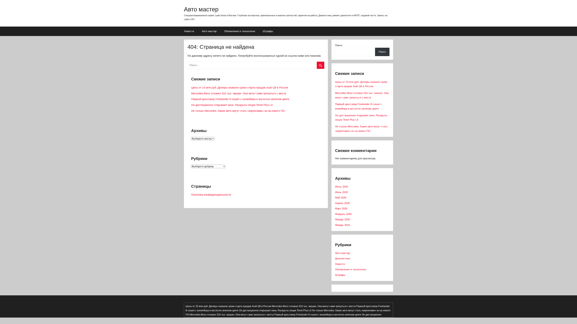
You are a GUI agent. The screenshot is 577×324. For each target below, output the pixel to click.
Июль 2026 (341, 186)
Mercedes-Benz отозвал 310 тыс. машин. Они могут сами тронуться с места (238, 93)
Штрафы (268, 31)
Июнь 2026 (341, 192)
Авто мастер (201, 9)
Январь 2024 (342, 225)
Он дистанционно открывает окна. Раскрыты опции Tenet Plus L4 (232, 105)
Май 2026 (340, 197)
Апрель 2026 (342, 203)
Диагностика (342, 258)
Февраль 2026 (343, 214)
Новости (189, 31)
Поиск (338, 45)
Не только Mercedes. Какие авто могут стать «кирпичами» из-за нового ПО (238, 110)
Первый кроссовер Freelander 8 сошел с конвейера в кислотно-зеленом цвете (240, 99)
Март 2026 (341, 208)
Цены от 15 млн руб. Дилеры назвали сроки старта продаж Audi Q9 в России (239, 87)
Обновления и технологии (239, 31)
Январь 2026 (342, 219)
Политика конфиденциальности (211, 194)
